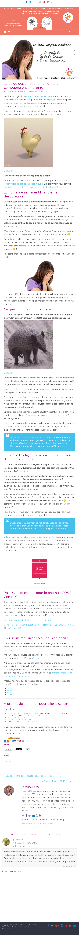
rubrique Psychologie (32, 721)
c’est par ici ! (9, 650)
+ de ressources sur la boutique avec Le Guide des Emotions (32, 537)
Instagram (10, 690)
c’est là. (35, 658)
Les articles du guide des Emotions (19, 719)
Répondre (70, 866)
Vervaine (19, 839)
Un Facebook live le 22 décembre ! (58, 781)
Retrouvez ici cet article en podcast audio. (23, 184)
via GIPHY (8, 171)
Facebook (10, 688)
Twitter (9, 692)
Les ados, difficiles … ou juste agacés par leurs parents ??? (32, 776)
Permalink (20, 846)
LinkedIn (10, 694)
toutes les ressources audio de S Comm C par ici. (42, 187)
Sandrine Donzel (10, 91)
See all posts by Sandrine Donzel (37, 823)
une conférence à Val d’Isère (40, 96)
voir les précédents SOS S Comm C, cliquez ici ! (30, 620)
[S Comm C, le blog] (39, 8)
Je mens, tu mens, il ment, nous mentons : (21, 713)
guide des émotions (33, 91)
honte (42, 91)
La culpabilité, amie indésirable (18, 717)
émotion (22, 91)
